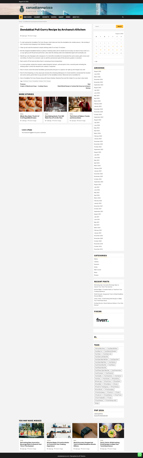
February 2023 (98, 168)
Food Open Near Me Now (101, 359)
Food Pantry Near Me (100, 365)
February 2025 (98, 103)
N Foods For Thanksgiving (101, 386)
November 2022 (98, 176)
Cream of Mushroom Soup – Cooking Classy (34, 85)
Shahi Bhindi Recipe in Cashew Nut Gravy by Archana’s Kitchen (74, 86)
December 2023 (98, 141)
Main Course (28, 17)
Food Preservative (116, 370)
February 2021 (98, 230)
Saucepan (33, 56)
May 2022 (96, 192)
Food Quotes (106, 378)
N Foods (115, 384)
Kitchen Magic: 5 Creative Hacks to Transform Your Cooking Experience (58, 444)
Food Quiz (97, 378)
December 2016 (98, 249)
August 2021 (97, 214)
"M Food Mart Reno (100, 348)
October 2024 (98, 114)
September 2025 (98, 85)
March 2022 (97, 198)
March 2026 (97, 77)
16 (121, 46)
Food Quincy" (118, 376)
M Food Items (115, 378)
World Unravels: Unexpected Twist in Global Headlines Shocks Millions (85, 444)
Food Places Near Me (100, 367)
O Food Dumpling (109, 389)
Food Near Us (98, 351)
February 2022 (98, 200)
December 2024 (98, 109)
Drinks (68, 17)
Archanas (25, 81)
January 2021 (97, 233)
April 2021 (97, 225)
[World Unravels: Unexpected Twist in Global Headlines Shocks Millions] (84, 430)
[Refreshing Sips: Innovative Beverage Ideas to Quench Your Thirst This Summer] (31, 430)
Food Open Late (107, 354)
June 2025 (97, 93)
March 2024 (97, 133)
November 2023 (98, 144)
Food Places (112, 365)
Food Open (98, 354)
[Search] (123, 17)
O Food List (110, 392)
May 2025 (96, 95)
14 (113, 46)
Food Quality (98, 376)
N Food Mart (98, 384)
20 (108, 50)
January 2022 (97, 203)
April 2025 (97, 98)
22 (117, 50)
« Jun (95, 61)
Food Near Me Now (112, 348)
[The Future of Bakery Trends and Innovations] (80, 104)
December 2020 (98, 235)
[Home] (21, 17)
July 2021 (96, 217)
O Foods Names (108, 395)
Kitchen (41, 81)
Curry (30, 81)
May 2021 (96, 222)
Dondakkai (35, 81)
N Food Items (117, 381)
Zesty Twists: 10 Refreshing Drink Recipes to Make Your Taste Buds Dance (109, 444)
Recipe (48, 81)
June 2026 (97, 74)
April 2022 (97, 195)
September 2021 (98, 211)
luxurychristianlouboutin (101, 416)
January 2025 (97, 106)
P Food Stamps (99, 400)
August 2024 (97, 120)
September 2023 (98, 149)
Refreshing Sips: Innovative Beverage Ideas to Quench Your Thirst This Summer (31, 444)
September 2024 (98, 117)
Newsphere (73, 456)
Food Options (112, 362)
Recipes (53, 17)
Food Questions (108, 376)
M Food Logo (98, 381)
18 (100, 50)
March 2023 (97, 165)
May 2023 (96, 160)
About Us (76, 17)
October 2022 (98, 179)
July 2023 (96, 155)
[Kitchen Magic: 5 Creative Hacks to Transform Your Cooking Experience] (58, 430)
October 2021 (98, 208)
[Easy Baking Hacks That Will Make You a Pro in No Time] (55, 104)
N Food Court (107, 381)
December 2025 (98, 79)
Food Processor (99, 373)
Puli (45, 81)
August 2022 (97, 184)
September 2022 (98, 182)
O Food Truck (118, 395)
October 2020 (98, 241)
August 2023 (97, 152)
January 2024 (97, 138)
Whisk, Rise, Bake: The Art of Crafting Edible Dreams (29, 117)
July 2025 (96, 90)
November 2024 (98, 112)
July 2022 (96, 187)
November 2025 (98, 82)
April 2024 (97, 130)
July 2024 (96, 122)
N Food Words (98, 389)
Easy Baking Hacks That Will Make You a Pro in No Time (54, 117)
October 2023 (98, 147)
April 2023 (97, 163)
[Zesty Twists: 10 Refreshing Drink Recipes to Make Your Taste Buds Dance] (111, 430)
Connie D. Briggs (32, 35)
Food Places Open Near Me (102, 370)
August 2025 (97, 87)
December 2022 (98, 174)
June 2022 (97, 190)
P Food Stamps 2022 (111, 400)
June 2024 (97, 125)
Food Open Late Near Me (101, 356)
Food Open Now (114, 359)
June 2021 (97, 219)
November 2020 (98, 238)
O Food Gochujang (100, 392)
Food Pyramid (109, 373)
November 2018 (98, 244)
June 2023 (97, 157)
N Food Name (107, 384)
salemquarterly (98, 414)
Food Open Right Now (100, 362)
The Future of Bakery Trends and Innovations (80, 117)
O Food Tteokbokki (100, 397)
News (95, 272)
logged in (32, 132)
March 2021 (97, 227)
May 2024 (96, 128)
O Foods (117, 392)
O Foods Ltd (98, 395)
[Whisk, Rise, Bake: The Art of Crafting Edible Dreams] (30, 104)
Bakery (61, 17)
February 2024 (98, 136)
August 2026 (97, 71)
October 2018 (98, 246)
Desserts (45, 17)
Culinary (37, 17)
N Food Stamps (115, 386)
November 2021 (98, 206)
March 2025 (97, 101)
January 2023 (97, 171)
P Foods (109, 397)
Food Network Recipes (110, 351)
